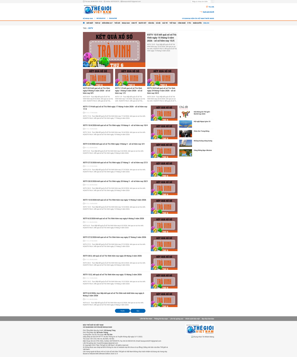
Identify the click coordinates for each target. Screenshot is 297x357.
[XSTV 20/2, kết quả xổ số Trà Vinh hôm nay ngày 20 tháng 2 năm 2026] (164, 262)
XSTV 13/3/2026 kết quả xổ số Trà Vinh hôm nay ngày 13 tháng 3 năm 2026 (114, 200)
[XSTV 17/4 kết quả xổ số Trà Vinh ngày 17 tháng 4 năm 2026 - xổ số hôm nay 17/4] (164, 113)
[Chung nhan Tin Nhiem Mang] (202, 336)
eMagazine (113, 18)
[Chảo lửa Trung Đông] (185, 133)
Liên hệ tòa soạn (146, 319)
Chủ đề (183, 107)
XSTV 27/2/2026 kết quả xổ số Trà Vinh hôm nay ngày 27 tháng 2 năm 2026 (114, 237)
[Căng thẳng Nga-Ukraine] (185, 152)
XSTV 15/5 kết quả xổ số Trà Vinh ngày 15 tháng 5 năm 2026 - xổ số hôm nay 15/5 (161, 37)
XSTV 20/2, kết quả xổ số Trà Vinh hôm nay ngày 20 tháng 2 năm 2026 (112, 256)
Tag (84, 28)
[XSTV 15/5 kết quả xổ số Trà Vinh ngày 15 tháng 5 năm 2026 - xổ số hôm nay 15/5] (114, 49)
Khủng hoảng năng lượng (203, 141)
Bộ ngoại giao (88, 18)
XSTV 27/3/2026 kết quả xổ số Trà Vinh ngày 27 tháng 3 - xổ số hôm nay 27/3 (115, 162)
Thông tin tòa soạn (161, 319)
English (206, 23)
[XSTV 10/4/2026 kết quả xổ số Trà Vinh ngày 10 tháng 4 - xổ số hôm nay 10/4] (164, 131)
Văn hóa (151, 23)
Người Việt (142, 23)
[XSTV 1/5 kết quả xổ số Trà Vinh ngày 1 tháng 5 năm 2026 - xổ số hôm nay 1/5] (130, 77)
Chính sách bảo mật (192, 319)
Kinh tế (134, 23)
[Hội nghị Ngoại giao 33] (185, 124)
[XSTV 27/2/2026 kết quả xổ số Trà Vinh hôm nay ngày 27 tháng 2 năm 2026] (164, 243)
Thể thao (172, 23)
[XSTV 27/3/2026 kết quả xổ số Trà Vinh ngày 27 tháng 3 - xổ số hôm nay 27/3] (164, 168)
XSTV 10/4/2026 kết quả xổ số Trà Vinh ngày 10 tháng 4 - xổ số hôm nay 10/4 (115, 125)
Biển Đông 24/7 (107, 23)
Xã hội (158, 23)
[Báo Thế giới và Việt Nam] (97, 9)
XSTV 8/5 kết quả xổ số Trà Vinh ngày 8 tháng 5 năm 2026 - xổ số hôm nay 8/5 (96, 90)
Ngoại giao (126, 23)
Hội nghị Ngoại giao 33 (202, 121)
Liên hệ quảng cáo (176, 319)
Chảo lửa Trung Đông (201, 131)
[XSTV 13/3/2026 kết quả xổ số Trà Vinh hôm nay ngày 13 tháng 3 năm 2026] (164, 206)
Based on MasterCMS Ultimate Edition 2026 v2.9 (100, 354)
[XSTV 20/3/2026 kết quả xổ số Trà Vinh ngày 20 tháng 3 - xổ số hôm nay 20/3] (164, 187)
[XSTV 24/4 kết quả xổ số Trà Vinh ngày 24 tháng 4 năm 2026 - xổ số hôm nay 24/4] (162, 77)
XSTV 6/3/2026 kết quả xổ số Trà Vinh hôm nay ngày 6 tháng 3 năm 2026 (113, 218)
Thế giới (117, 23)
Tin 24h (211, 7)
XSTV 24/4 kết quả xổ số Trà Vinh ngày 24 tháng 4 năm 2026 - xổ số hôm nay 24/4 (161, 90)
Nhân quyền (197, 23)
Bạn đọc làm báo (208, 319)
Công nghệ (182, 23)
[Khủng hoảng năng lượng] (185, 143)
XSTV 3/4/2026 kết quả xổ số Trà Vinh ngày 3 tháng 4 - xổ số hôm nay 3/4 (113, 144)
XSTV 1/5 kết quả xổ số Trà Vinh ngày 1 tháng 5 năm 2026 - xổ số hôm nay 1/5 (128, 90)
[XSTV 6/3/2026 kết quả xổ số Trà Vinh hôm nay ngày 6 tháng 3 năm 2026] (164, 224)
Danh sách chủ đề (208, 12)
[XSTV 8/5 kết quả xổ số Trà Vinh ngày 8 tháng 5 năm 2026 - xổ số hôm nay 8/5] (98, 77)
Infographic (101, 18)
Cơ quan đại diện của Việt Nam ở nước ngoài (198, 18)
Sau (138, 311)
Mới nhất (90, 23)
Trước (122, 311)
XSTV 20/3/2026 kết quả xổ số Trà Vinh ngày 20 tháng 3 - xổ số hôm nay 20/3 (115, 181)
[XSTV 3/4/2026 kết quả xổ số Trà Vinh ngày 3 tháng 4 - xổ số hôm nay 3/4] (164, 150)
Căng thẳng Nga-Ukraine (203, 150)
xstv (90, 28)
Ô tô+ (189, 23)
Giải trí (165, 23)
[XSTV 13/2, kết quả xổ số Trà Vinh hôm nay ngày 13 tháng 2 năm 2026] (164, 280)
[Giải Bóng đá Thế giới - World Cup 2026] (185, 114)
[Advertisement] (196, 69)
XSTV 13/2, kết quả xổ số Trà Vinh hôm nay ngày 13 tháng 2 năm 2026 (112, 274)
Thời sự (97, 23)
